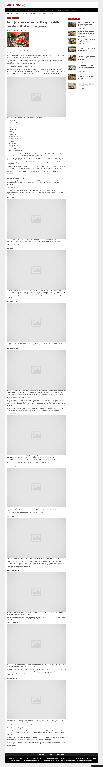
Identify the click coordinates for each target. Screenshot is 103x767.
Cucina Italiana (26, 10)
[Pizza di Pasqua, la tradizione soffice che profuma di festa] (72, 33)
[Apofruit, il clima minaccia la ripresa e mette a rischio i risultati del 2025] (72, 24)
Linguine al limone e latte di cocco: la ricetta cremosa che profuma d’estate (86, 67)
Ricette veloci (9, 10)
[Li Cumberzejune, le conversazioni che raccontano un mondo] (72, 76)
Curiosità (85, 10)
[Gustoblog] (16, 5)
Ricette (8, 18)
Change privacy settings (97, 765)
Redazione (42, 754)
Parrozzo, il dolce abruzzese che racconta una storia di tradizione (87, 57)
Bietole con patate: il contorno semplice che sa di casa (86, 40)
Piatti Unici (44, 10)
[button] (95, 10)
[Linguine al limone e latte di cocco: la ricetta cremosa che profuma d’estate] (72, 67)
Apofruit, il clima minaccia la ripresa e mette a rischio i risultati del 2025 (86, 24)
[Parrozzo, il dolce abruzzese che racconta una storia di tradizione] (72, 58)
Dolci (79, 10)
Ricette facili (17, 10)
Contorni (74, 10)
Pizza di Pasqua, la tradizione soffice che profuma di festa (86, 32)
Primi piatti (58, 10)
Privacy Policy (60, 754)
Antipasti (51, 10)
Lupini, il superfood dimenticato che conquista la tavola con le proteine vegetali (87, 48)
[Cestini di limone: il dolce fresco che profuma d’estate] (72, 86)
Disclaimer (51, 754)
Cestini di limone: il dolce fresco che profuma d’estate (87, 85)
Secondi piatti (66, 10)
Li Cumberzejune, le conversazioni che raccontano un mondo (86, 76)
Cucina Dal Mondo (36, 10)
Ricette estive (15, 18)
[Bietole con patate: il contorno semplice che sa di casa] (72, 41)
